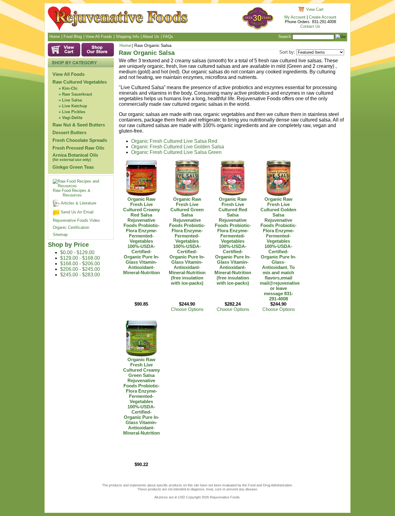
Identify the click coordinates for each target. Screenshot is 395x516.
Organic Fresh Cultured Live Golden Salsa (177, 146)
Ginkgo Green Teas (73, 167)
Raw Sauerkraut (77, 94)
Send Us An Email (77, 212)
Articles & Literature (78, 203)
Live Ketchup (74, 106)
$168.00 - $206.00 (80, 263)
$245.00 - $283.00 (80, 274)
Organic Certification (71, 227)
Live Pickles (73, 111)
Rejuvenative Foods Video (76, 220)
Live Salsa (72, 100)
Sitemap (60, 234)
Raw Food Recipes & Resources (71, 192)
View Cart (314, 9)
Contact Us (310, 26)
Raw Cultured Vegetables (79, 82)
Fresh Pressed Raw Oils (78, 148)
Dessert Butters (69, 132)
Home (125, 45)
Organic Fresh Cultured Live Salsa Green (176, 152)
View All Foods (68, 74)
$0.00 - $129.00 (77, 252)
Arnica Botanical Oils (75, 157)
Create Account (322, 17)
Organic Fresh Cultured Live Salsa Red (174, 141)
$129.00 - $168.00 (80, 258)
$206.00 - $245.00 (80, 269)
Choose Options (187, 309)
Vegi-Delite (72, 117)
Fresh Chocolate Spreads (79, 140)
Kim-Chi (69, 88)
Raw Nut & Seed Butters (78, 124)
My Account (295, 17)
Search (284, 36)
